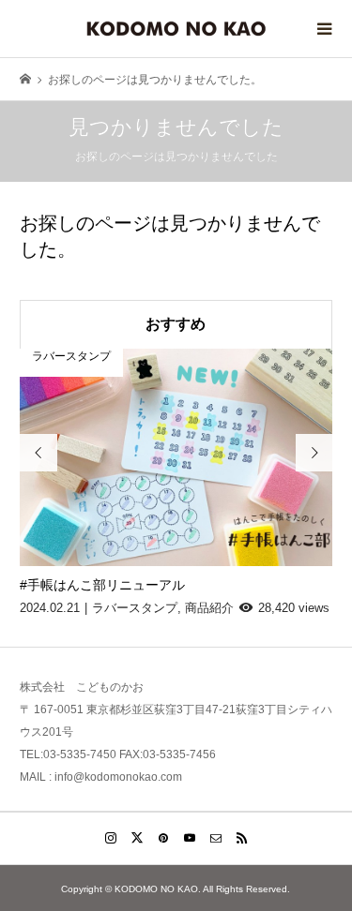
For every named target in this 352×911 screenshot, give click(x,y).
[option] (176, 484)
